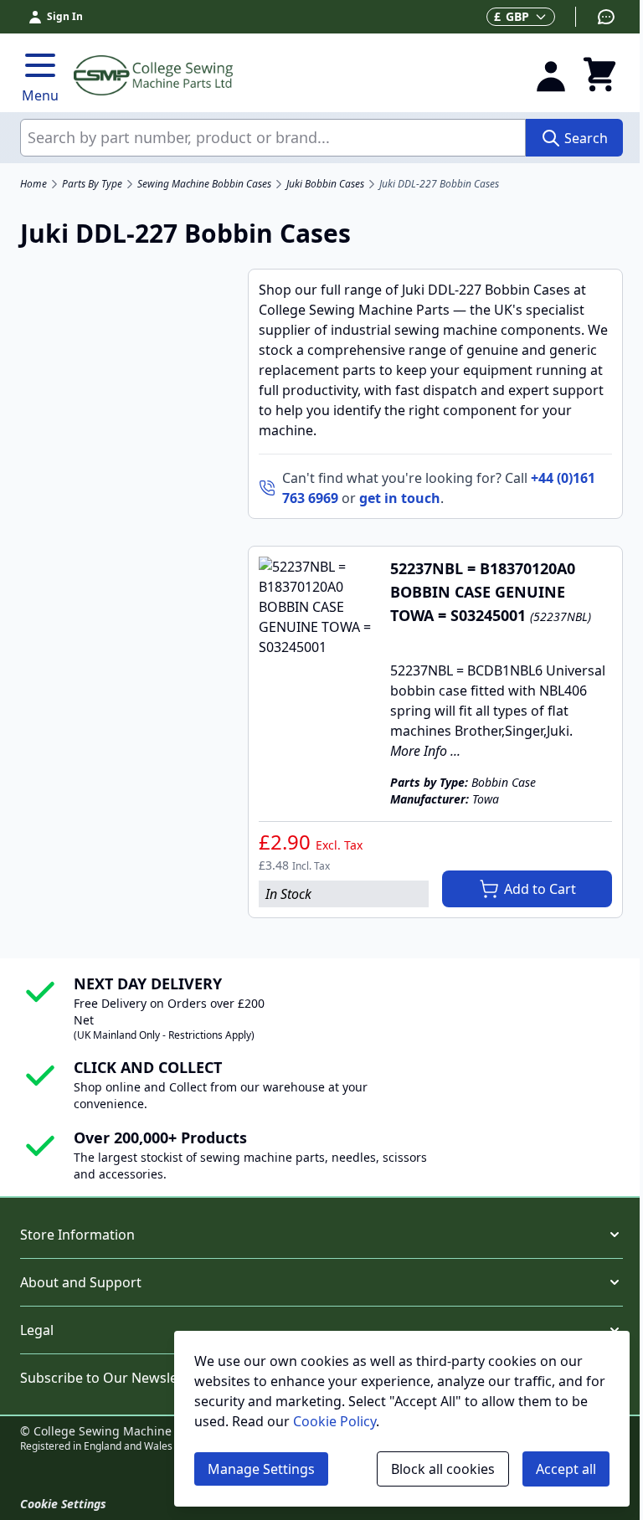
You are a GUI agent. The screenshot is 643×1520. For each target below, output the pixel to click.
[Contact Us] (595, 17)
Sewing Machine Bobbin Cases (204, 184)
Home (33, 184)
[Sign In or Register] (550, 75)
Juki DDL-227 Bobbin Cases (439, 184)
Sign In (65, 16)
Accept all (566, 1469)
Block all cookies (443, 1469)
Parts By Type (92, 184)
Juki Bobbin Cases (325, 184)
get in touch (399, 498)
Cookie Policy (334, 1421)
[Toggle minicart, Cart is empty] (599, 75)
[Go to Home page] (294, 75)
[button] (321, 1234)
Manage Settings (261, 1469)
